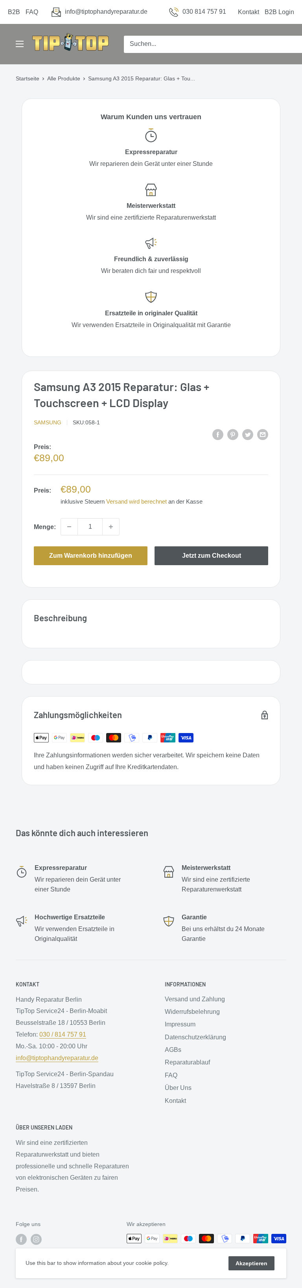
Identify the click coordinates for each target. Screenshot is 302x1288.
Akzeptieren (251, 1263)
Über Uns (178, 1087)
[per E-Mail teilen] (262, 434)
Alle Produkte (63, 78)
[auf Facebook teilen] (217, 434)
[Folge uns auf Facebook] (21, 1239)
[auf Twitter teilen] (247, 434)
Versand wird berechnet (136, 501)
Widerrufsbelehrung (192, 1011)
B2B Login (279, 12)
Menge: (45, 527)
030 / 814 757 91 (62, 1034)
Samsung (47, 422)
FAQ (32, 12)
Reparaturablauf (187, 1062)
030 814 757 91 (204, 11)
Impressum (180, 1024)
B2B (14, 12)
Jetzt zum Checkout (211, 555)
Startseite (27, 78)
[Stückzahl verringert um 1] (69, 526)
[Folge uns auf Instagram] (36, 1239)
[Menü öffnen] (20, 44)
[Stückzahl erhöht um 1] (111, 526)
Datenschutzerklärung (195, 1037)
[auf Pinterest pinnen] (232, 434)
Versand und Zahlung (195, 999)
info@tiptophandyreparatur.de (106, 11)
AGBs (173, 1049)
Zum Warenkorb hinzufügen (90, 555)
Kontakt (248, 12)
